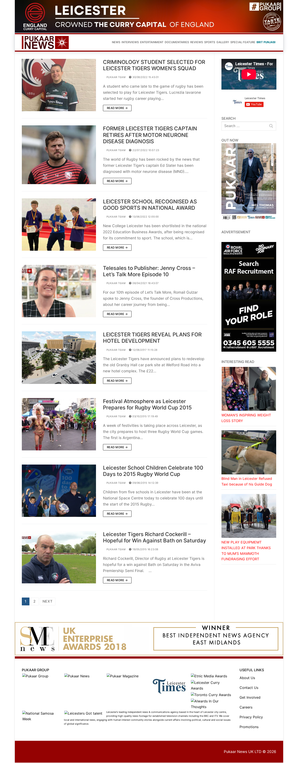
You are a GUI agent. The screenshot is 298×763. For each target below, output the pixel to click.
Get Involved (250, 697)
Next (48, 601)
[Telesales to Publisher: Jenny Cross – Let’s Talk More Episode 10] (59, 291)
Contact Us (249, 687)
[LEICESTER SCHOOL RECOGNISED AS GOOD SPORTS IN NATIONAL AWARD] (59, 224)
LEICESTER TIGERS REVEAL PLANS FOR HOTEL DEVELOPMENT (152, 337)
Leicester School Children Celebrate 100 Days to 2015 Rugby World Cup (153, 471)
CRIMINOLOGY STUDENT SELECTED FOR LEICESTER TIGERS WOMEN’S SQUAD (154, 65)
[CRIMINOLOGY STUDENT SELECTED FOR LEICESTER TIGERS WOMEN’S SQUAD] (59, 85)
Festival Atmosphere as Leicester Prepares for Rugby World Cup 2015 (147, 404)
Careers (246, 707)
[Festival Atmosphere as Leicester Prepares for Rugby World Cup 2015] (59, 424)
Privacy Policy (251, 717)
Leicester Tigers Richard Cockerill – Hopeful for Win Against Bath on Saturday (154, 537)
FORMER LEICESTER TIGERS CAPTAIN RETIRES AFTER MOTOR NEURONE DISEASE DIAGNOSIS (150, 134)
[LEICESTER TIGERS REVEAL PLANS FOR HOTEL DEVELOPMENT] (59, 357)
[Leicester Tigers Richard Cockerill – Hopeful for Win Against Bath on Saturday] (59, 557)
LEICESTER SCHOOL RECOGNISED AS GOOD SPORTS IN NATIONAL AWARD (150, 204)
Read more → (117, 108)
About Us (247, 678)
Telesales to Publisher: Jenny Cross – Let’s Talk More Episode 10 (149, 271)
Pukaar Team (115, 77)
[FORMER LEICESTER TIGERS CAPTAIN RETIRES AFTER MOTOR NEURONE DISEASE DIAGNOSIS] (59, 154)
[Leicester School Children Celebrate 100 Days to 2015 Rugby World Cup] (59, 491)
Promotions (249, 727)
